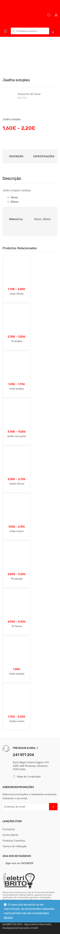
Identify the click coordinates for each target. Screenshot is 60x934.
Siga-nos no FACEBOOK (16, 856)
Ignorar (8, 917)
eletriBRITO (8, 924)
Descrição (16, 156)
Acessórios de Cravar (29, 94)
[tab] (16, 156)
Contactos (8, 829)
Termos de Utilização (14, 846)
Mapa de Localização (29, 776)
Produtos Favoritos (13, 840)
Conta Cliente (10, 834)
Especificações (43, 156)
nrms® (34, 928)
